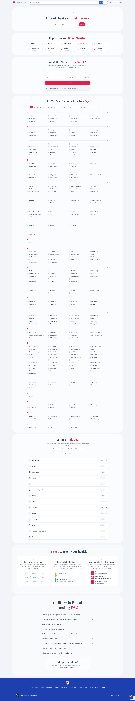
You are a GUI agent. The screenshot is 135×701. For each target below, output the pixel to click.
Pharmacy (56, 687)
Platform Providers (94, 687)
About (36, 687)
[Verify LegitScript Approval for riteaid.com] (17, 695)
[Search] (106, 2)
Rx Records (73, 687)
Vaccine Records (82, 687)
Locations (66, 13)
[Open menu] (120, 2)
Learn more (67, 453)
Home (60, 13)
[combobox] (70, 77)
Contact (103, 687)
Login (115, 2)
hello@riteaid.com (69, 667)
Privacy (112, 695)
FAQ (110, 2)
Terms (117, 695)
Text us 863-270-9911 (22, 2)
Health (42, 687)
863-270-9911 (77, 665)
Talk (102, 2)
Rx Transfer (64, 687)
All (31, 107)
